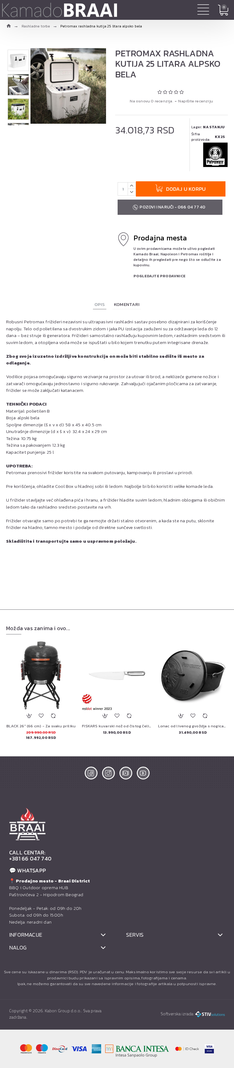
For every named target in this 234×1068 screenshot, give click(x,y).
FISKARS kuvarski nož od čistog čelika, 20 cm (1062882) (117, 726)
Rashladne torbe (36, 26)
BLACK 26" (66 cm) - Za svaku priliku (41, 726)
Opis (99, 304)
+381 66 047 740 (30, 859)
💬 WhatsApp (27, 871)
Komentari (127, 304)
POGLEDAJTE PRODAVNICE (159, 276)
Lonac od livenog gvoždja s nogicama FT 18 (193, 726)
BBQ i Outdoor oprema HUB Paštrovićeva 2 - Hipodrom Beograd (49, 888)
